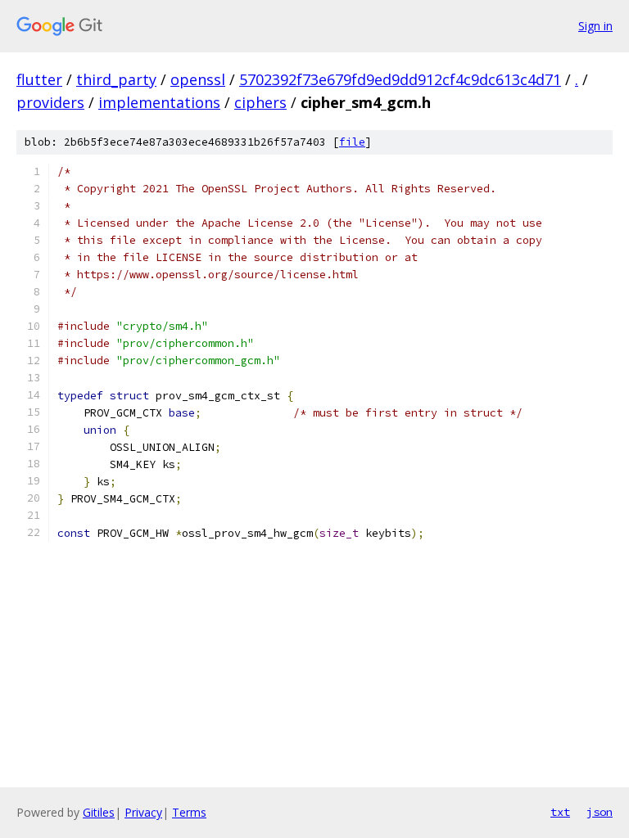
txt (560, 811)
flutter (39, 79)
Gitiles (99, 812)
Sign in (595, 26)
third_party (116, 79)
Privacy (143, 812)
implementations (159, 102)
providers (50, 102)
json (599, 811)
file (352, 142)
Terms (189, 812)
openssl (197, 79)
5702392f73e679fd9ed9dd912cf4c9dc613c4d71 (400, 79)
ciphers (260, 102)
